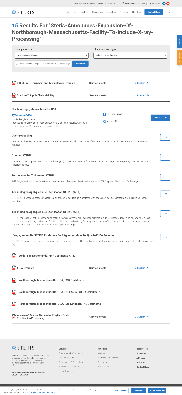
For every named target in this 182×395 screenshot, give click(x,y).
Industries (83, 12)
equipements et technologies (71, 362)
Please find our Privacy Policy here (41, 392)
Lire (165, 137)
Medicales (102, 353)
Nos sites (136, 12)
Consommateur (104, 362)
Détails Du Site (160, 118)
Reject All (138, 390)
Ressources (97, 12)
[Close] (178, 390)
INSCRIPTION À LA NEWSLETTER (89, 3)
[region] (91, 390)
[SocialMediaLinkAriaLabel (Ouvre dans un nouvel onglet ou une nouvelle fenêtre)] (164, 3)
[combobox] (153, 3)
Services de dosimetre (69, 367)
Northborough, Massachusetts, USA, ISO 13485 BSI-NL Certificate (59, 303)
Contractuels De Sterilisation (71, 353)
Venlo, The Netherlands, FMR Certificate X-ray (46, 255)
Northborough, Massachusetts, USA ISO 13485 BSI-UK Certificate (59, 292)
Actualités (111, 12)
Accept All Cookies (157, 390)
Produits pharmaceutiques (109, 358)
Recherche (80, 64)
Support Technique (67, 371)
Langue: (141, 3)
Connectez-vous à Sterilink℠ (120, 3)
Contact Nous (154, 12)
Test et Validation (66, 358)
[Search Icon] (168, 12)
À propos (124, 12)
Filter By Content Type (104, 49)
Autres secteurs (104, 367)
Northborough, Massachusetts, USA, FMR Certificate (51, 280)
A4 (148, 83)
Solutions (71, 12)
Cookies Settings (120, 390)
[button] (69, 64)
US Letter (140, 83)
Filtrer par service (23, 49)
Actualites (141, 353)
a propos (140, 358)
